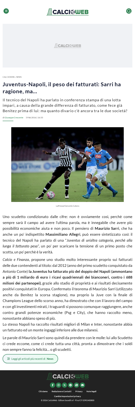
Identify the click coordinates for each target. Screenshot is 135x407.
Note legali (91, 391)
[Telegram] (70, 385)
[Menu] (6, 11)
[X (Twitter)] (64, 385)
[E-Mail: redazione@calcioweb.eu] (82, 385)
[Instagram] (58, 385)
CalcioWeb (8, 77)
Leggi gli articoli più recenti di (32, 358)
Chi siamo (43, 391)
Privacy (78, 391)
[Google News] (76, 385)
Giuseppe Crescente (14, 117)
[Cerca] (128, 11)
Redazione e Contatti (61, 391)
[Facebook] (52, 385)
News (19, 77)
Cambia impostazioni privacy (67, 396)
